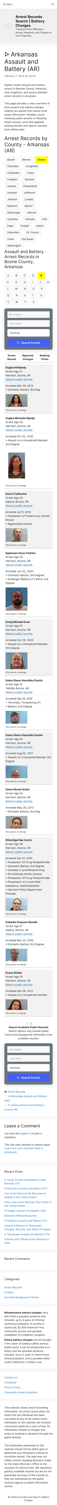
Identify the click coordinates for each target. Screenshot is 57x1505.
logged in (25, 1133)
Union (10, 239)
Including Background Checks (21, 1297)
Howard (12, 192)
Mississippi (13, 212)
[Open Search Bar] (52, 4)
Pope (10, 225)
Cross (30, 172)
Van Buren (27, 239)
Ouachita (12, 219)
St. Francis (32, 232)
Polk (44, 219)
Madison (12, 205)
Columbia (12, 166)
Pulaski (25, 225)
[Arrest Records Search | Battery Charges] (8, 25)
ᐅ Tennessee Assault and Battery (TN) (27, 1234)
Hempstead (30, 186)
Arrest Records (16, 1091)
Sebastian (13, 232)
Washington (14, 245)
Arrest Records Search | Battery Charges (30, 21)
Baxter (11, 159)
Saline (39, 225)
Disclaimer (10, 1382)
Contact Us (11, 1377)
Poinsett (30, 219)
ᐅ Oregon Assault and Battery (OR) (25, 1210)
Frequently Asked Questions (21, 1392)
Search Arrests (30, 342)
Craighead (32, 166)
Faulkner (12, 179)
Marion (29, 205)
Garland (29, 179)
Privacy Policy (12, 1387)
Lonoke (29, 199)
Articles (8, 1292)
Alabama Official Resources (20, 1215)
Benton (26, 159)
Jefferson (29, 192)
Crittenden (13, 172)
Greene (11, 186)
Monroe (31, 212)
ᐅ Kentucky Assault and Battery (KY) (25, 1188)
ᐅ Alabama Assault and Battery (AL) (25, 1220)
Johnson (12, 199)
